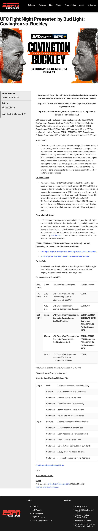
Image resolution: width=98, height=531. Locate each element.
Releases (31, 5)
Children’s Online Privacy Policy (82, 516)
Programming (70, 5)
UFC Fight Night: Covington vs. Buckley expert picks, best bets (68, 251)
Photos (58, 5)
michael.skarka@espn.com (47, 487)
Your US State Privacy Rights (84, 511)
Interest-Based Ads (83, 521)
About (81, 5)
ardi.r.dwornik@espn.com (59, 484)
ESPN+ (35, 506)
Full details (55, 235)
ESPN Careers (39, 517)
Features (42, 5)
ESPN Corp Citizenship (42, 521)
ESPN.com (37, 510)
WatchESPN (38, 513)
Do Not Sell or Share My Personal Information (85, 525)
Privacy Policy (81, 506)
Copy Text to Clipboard (12, 114)
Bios (50, 5)
